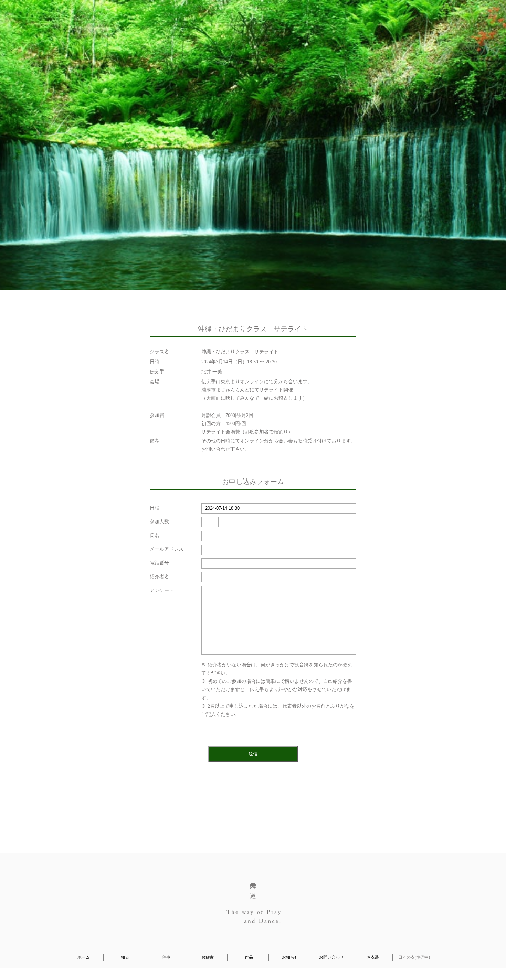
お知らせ (290, 957)
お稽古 (207, 957)
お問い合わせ (331, 957)
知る (125, 957)
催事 (166, 957)
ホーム (83, 957)
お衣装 (373, 957)
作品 (249, 957)
